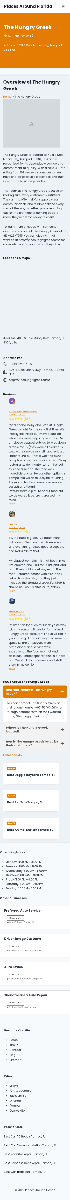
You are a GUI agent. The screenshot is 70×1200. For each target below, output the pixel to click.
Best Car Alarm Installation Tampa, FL (30, 1145)
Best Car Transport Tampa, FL (24, 1172)
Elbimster (13, 524)
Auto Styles (13, 967)
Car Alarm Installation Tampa (24, 978)
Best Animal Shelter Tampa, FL (30, 830)
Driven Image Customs (22, 939)
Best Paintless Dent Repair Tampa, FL (29, 1163)
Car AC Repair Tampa (20, 922)
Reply (12, 503)
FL (33, 922)
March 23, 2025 (17, 414)
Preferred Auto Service (22, 910)
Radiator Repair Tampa (24, 1007)
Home (7, 97)
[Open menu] (63, 6)
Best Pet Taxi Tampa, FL (25, 802)
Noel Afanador (16, 611)
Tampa (12, 768)
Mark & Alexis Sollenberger (23, 411)
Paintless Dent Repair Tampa (26, 950)
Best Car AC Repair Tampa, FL (24, 1136)
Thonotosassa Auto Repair (25, 995)
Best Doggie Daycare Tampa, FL (31, 775)
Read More (15, 918)
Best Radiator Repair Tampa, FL (25, 1154)
